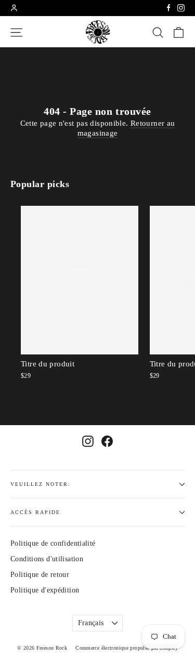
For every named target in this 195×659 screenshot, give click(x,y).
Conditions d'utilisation (46, 559)
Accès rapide (35, 512)
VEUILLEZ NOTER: (40, 484)
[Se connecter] (14, 7)
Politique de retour (39, 574)
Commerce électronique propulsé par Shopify (126, 648)
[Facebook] (168, 7)
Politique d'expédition (44, 590)
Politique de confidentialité (53, 543)
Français (91, 623)
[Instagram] (181, 7)
